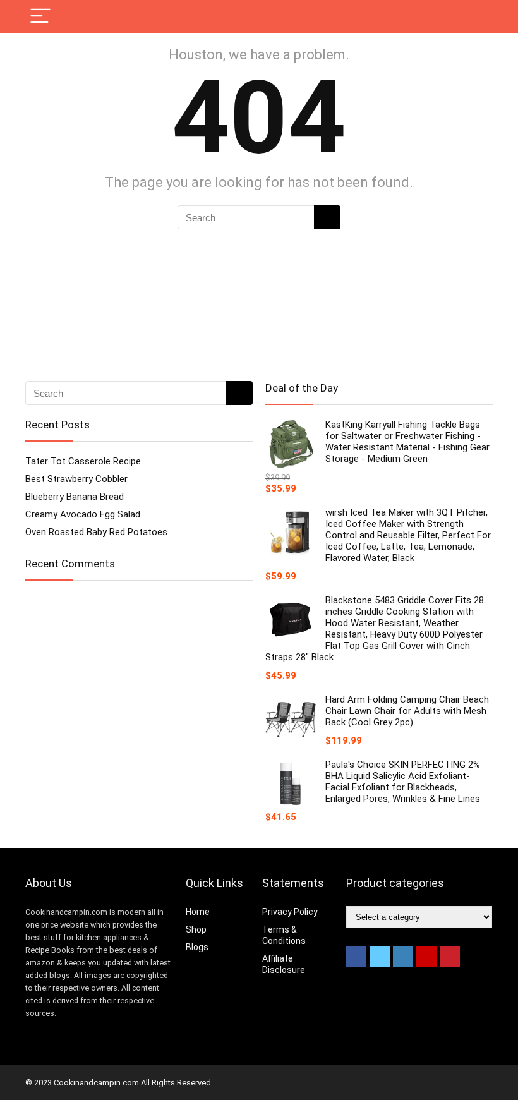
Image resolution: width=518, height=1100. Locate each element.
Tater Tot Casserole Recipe (83, 461)
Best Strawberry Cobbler (76, 479)
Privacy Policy (290, 912)
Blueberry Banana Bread (74, 496)
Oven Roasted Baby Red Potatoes (96, 532)
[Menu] (40, 16)
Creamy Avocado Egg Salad (82, 514)
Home (198, 912)
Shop (196, 929)
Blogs (197, 947)
